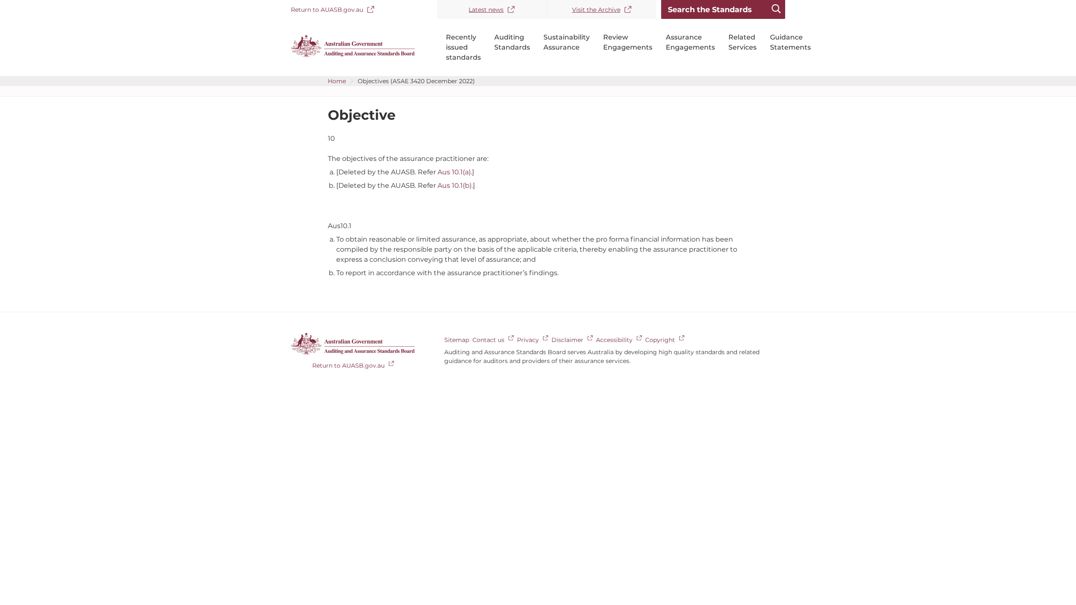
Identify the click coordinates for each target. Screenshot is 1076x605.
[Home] (353, 55)
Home (337, 81)
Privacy (528, 340)
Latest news (486, 9)
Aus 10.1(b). (455, 185)
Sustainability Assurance (566, 42)
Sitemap (456, 340)
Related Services (742, 42)
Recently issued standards (463, 47)
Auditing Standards (512, 42)
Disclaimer (567, 340)
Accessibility (614, 340)
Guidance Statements (790, 42)
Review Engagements (627, 42)
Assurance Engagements (690, 42)
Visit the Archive (596, 9)
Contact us (488, 340)
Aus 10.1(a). (455, 172)
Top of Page (1021, 307)
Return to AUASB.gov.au (327, 9)
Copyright (660, 340)
